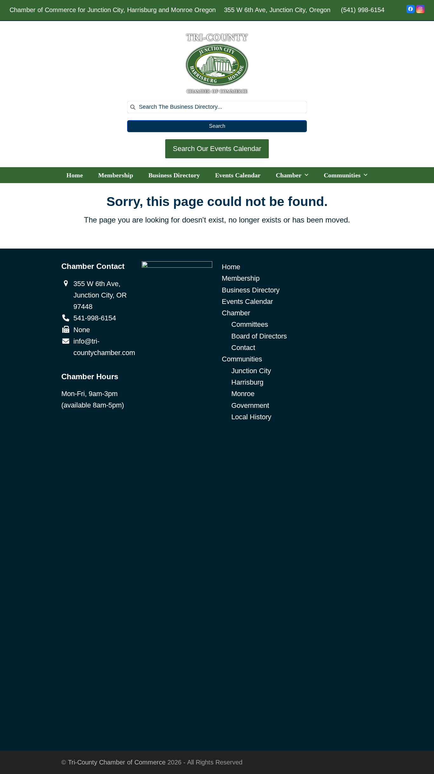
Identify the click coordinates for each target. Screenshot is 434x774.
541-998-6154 (94, 318)
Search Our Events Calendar (217, 149)
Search (217, 126)
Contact (243, 348)
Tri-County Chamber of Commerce (117, 762)
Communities (242, 359)
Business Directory (251, 290)
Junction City (251, 371)
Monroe (242, 394)
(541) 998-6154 (362, 9)
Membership (241, 278)
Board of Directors (259, 336)
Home (231, 267)
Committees (249, 324)
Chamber (236, 313)
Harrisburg (247, 382)
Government (250, 405)
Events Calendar (247, 301)
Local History (251, 417)
